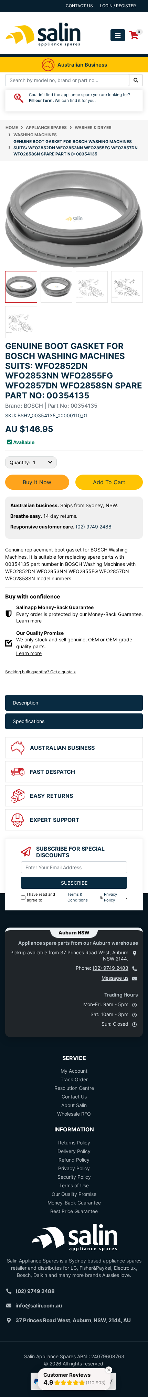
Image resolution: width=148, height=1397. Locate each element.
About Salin (74, 1105)
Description (25, 703)
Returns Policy (74, 1142)
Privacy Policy (110, 897)
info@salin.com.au (38, 1305)
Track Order (74, 1079)
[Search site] (136, 80)
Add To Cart (109, 482)
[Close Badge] (108, 1369)
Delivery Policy (74, 1151)
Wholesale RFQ (74, 1114)
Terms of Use (74, 1185)
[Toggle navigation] (117, 35)
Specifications (28, 721)
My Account (74, 1071)
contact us (79, 5)
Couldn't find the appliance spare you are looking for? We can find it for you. (79, 97)
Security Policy (74, 1177)
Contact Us (74, 1096)
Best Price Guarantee (74, 1211)
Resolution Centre (74, 1088)
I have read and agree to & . (77, 897)
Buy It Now (37, 482)
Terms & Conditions (77, 897)
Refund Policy (74, 1160)
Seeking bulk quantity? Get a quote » (40, 671)
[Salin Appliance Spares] (43, 50)
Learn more (29, 621)
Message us (115, 978)
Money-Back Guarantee (74, 1203)
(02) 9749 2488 (94, 526)
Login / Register (118, 5)
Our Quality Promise (74, 1194)
